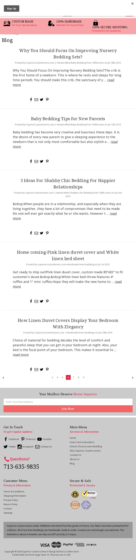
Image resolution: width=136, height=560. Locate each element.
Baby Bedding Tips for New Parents (68, 118)
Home (73, 437)
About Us (75, 459)
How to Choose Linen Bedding (86, 446)
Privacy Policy (11, 500)
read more (21, 354)
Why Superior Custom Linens (85, 450)
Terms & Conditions (14, 491)
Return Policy (11, 504)
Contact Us (75, 454)
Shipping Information (15, 495)
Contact (8, 508)
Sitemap (8, 512)
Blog (72, 463)
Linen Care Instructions (82, 442)
